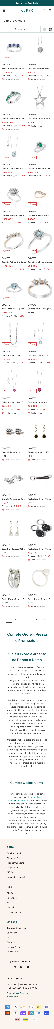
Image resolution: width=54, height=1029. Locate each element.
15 (37, 619)
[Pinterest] (21, 966)
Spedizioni (12, 932)
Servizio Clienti (14, 853)
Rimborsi (11, 942)
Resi (9, 937)
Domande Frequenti (16, 877)
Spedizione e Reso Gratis (27, 3)
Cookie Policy (13, 951)
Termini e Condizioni (16, 928)
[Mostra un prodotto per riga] (44, 29)
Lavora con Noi (14, 912)
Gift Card (11, 872)
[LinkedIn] (28, 966)
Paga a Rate (12, 867)
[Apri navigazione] (4, 10)
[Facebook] (8, 966)
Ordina (18, 29)
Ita (8, 979)
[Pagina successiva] (44, 619)
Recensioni (12, 898)
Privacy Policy (13, 947)
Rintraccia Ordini (14, 858)
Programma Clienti (15, 863)
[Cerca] (44, 10)
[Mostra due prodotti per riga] (50, 29)
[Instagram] (15, 966)
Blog (9, 902)
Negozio (11, 907)
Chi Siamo (11, 893)
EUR (17, 979)
